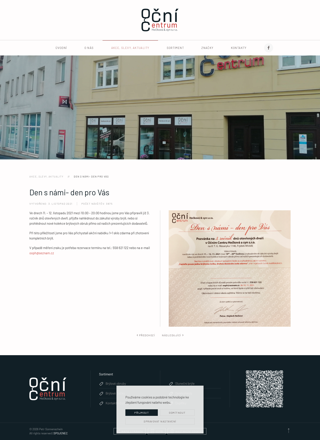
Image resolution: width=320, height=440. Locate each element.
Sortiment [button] (175, 48)
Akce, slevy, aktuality (130, 48)
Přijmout (141, 412)
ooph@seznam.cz (41, 253)
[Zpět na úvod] (160, 20)
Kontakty (239, 48)
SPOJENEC (61, 433)
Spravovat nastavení (160, 421)
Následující (171, 335)
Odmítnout (177, 412)
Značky (207, 48)
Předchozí (147, 335)
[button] (289, 430)
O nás (89, 48)
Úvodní (61, 48)
